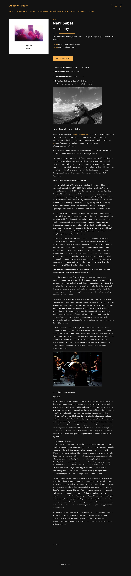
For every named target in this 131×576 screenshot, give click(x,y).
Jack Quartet (63, 33)
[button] (112, 5)
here (54, 143)
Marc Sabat (71, 33)
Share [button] (57, 544)
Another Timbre (67, 564)
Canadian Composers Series (82, 134)
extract (55, 44)
